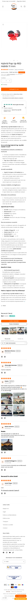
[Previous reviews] (2, 108)
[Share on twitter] (5, 357)
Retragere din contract (21, 598)
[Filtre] (2, 343)
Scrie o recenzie (14, 321)
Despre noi (6, 508)
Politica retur (6, 518)
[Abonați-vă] (23, 561)
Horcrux (8, 591)
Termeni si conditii (8, 524)
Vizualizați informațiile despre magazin (13, 98)
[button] (2, 6)
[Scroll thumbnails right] (25, 330)
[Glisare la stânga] (10, 60)
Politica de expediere (9, 596)
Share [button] (4, 305)
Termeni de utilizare (21, 593)
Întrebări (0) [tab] (20, 338)
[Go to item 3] (20, 330)
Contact (5, 528)
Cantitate (3, 78)
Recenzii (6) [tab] (7, 338)
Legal (4, 512)
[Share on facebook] (2, 357)
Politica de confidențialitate (9, 593)
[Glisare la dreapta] (17, 60)
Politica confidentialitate (9, 515)
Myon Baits (10, 589)
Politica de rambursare (16, 591)
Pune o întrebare (14, 324)
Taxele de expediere (11, 74)
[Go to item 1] (5, 330)
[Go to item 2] (13, 330)
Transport (5, 521)
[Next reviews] (26, 108)
